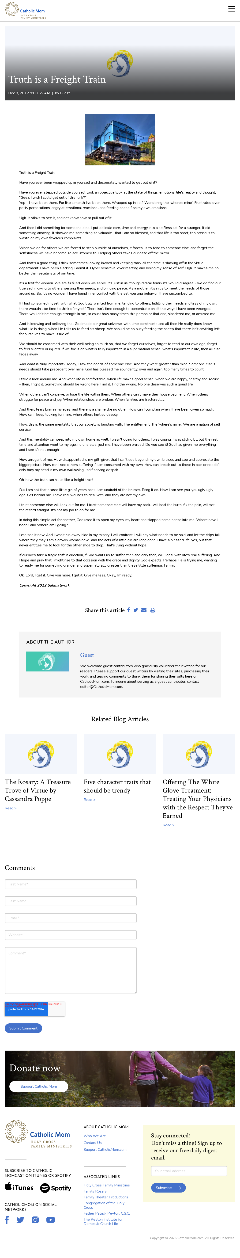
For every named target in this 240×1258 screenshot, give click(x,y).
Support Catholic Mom (39, 1086)
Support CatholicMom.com (105, 1149)
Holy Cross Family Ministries (107, 1185)
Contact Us (93, 1142)
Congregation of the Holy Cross (104, 1205)
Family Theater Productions (106, 1197)
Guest (65, 93)
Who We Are (95, 1136)
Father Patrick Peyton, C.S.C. (107, 1213)
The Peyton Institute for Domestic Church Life (103, 1221)
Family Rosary (95, 1191)
